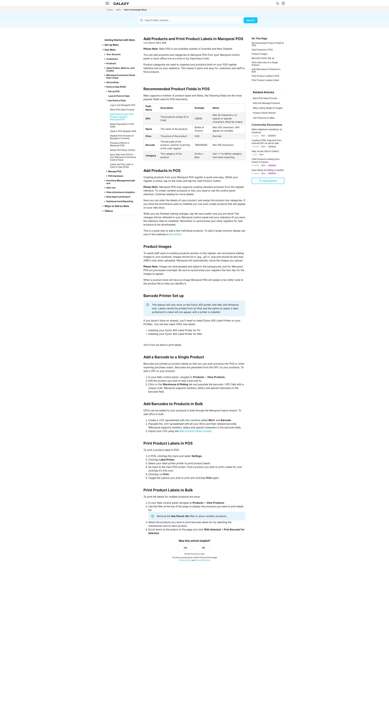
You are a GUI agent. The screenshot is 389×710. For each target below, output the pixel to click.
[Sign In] (283, 3)
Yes (185, 547)
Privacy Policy (185, 560)
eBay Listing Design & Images (267, 108)
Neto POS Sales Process (265, 98)
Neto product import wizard (195, 431)
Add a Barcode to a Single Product (265, 63)
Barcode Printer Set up (263, 58)
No (203, 547)
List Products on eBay (264, 117)
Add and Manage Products (266, 103)
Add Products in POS (262, 49)
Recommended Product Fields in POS (268, 44)
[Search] (277, 3)
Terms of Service (202, 560)
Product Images (259, 54)
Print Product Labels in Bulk (265, 80)
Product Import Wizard (264, 112)
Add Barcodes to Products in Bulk (266, 70)
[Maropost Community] (122, 3)
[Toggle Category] (103, 44)
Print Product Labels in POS (265, 76)
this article (175, 234)
